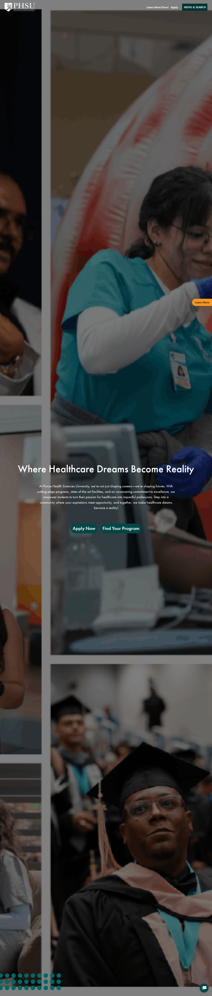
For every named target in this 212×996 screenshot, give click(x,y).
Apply (174, 7)
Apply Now (84, 528)
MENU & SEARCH (195, 7)
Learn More (202, 302)
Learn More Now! (157, 7)
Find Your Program (121, 528)
